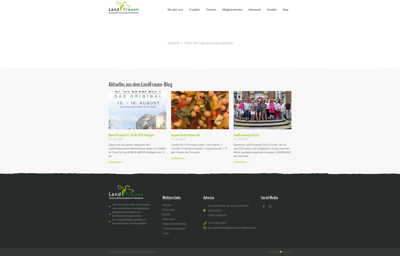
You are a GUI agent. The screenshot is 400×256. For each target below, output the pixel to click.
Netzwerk (255, 9)
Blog (285, 9)
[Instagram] (270, 206)
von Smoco (287, 252)
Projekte (194, 9)
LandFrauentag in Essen (246, 135)
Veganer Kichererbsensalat (185, 135)
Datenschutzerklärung (174, 223)
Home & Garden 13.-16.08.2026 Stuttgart (131, 135)
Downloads (168, 209)
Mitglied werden (232, 9)
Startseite (173, 42)
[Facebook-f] (264, 206)
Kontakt (272, 9)
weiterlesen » (116, 162)
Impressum (168, 219)
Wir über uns (175, 9)
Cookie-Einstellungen (174, 228)
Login (165, 233)
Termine (211, 9)
